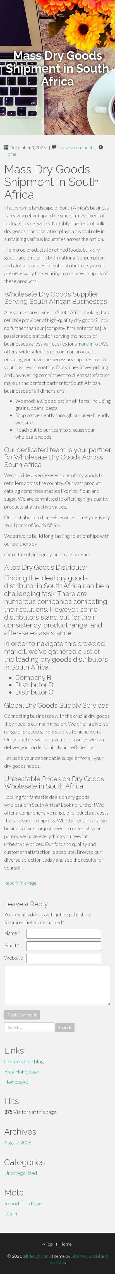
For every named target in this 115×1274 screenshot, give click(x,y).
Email (11, 945)
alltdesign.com (36, 1256)
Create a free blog (24, 1061)
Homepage (16, 1081)
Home (10, 154)
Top (49, 1244)
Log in (10, 1213)
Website (13, 958)
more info (88, 344)
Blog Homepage (21, 1071)
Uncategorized (20, 1173)
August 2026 (18, 1142)
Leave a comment (75, 147)
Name (12, 933)
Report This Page (20, 883)
